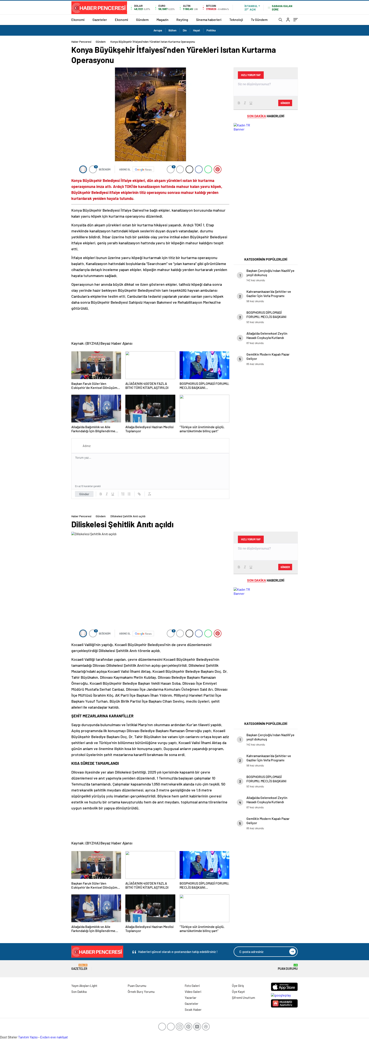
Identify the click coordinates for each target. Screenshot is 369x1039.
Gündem (142, 20)
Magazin (162, 20)
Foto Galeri (192, 986)
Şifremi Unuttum (243, 997)
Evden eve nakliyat (54, 1037)
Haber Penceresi (81, 41)
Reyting (182, 20)
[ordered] (123, 494)
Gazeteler (99, 20)
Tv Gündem (259, 20)
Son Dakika (79, 992)
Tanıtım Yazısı (28, 1037)
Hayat (196, 30)
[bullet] (129, 494)
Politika (211, 30)
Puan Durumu (288, 967)
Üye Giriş (238, 986)
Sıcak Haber (193, 1009)
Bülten (172, 30)
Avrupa (158, 30)
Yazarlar (190, 997)
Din (185, 30)
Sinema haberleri (208, 20)
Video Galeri (193, 992)
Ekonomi (78, 20)
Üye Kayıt (238, 992)
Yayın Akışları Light (84, 986)
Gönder (84, 494)
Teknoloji (236, 20)
